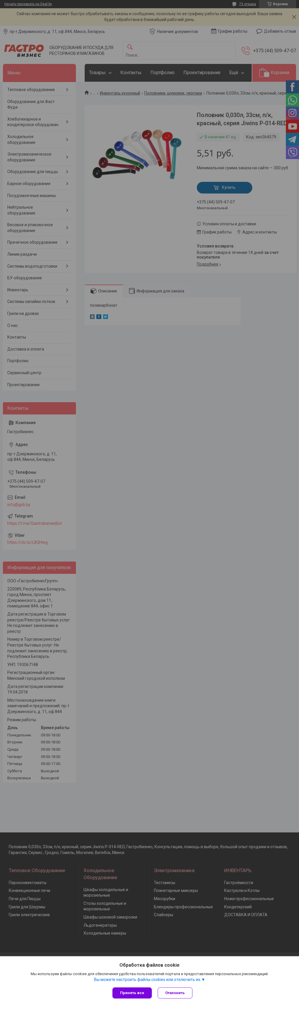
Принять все (132, 993)
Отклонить (175, 993)
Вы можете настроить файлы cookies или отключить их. (147, 979)
